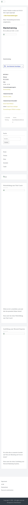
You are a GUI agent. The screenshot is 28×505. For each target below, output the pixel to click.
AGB (2, 484)
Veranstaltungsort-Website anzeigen (11, 109)
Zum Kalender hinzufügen (14, 66)
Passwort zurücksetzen (7, 490)
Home (4, 152)
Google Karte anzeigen (12, 106)
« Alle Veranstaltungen (10, 15)
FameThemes (17, 502)
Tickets (5, 155)
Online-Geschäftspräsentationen (18, 118)
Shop (4, 159)
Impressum (4, 481)
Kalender (5, 163)
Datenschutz (4, 487)
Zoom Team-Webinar (8, 103)
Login (4, 166)
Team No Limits (7, 96)
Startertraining (6, 89)
